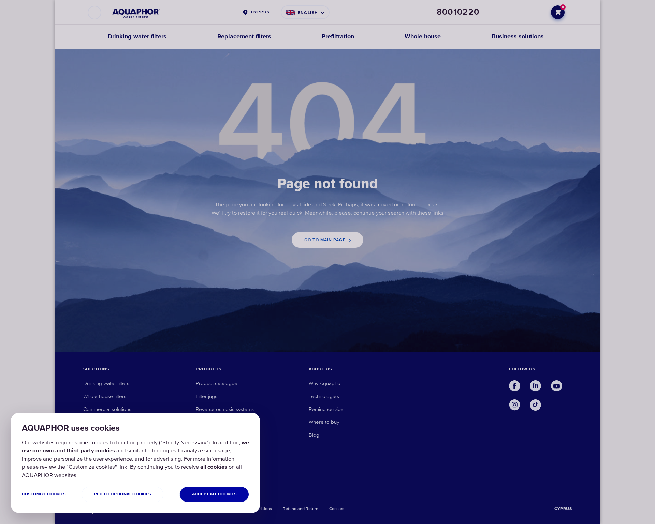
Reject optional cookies (122, 494)
